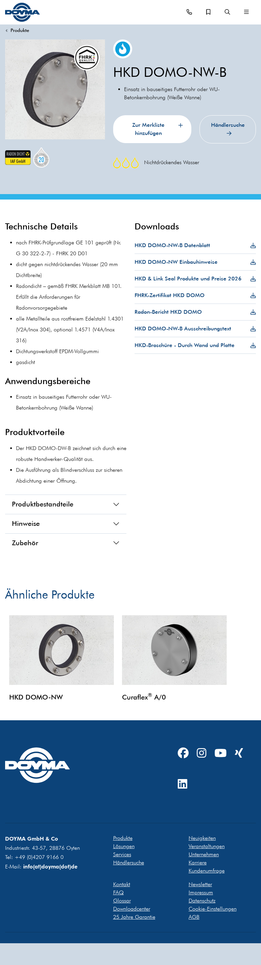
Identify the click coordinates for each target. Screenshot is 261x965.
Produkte (20, 30)
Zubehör (25, 543)
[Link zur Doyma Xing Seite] (239, 753)
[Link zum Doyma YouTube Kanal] (220, 753)
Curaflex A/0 (144, 697)
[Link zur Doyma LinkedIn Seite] (182, 784)
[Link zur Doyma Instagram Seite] (201, 753)
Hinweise (26, 523)
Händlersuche (228, 125)
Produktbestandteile (42, 504)
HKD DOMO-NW (36, 697)
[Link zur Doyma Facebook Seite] (183, 753)
